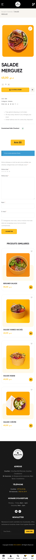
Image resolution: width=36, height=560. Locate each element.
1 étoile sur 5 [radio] (2, 171)
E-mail (3, 211)
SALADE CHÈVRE (9, 422)
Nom (3, 202)
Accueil (3, 11)
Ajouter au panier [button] (31, 287)
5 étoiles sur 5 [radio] (9, 171)
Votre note (5, 169)
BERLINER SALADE (10, 283)
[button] (30, 28)
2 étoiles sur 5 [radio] (4, 171)
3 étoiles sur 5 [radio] (5, 171)
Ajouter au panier (16, 89)
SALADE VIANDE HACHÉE (13, 330)
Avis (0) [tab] (18, 142)
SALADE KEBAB (9, 376)
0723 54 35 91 (22, 491)
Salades (10, 11)
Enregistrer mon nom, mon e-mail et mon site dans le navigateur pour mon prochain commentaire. (16, 223)
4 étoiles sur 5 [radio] (7, 171)
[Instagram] (19, 511)
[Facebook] (16, 511)
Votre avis (5, 176)
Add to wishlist (32, 90)
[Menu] (2, 4)
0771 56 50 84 (21, 489)
